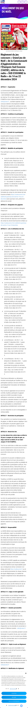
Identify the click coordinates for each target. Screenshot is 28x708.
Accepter (14, 693)
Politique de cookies (12, 705)
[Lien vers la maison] (3, 2)
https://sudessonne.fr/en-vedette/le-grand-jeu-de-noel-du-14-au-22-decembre (13, 197)
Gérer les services (13, 688)
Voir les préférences (14, 701)
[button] (26, 673)
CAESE (5, 70)
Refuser (14, 697)
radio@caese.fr (5, 101)
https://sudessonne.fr (16, 569)
